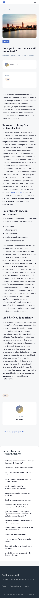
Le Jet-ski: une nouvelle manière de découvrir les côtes (18, 554)
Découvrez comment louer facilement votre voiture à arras (18, 522)
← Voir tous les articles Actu (13, 432)
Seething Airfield (10, 574)
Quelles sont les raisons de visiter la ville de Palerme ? (18, 480)
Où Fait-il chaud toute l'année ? (16, 534)
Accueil (4, 10)
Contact (26, 586)
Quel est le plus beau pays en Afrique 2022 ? (18, 473)
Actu (10, 10)
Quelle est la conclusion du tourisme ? (18, 500)
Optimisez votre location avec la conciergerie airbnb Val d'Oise (16, 506)
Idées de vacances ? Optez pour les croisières (17, 494)
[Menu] (35, 2)
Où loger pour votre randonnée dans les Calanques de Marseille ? (19, 462)
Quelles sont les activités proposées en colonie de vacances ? (19, 528)
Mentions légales (15, 586)
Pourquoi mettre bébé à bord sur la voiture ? (18, 540)
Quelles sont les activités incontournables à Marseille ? (15, 487)
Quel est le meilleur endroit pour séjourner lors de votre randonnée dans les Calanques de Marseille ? (19, 513)
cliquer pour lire (16, 192)
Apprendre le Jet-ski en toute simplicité (19, 468)
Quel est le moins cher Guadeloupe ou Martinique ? (18, 547)
